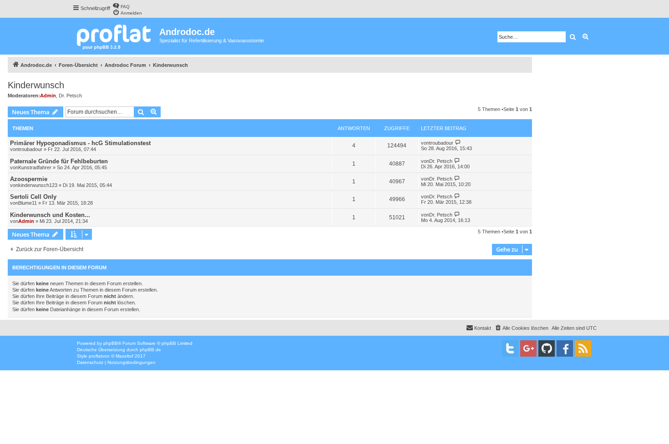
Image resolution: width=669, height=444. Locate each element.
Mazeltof (124, 355)
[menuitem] (121, 5)
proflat (95, 355)
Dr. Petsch (70, 95)
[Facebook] (565, 348)
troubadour (30, 149)
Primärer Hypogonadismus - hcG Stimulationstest (80, 143)
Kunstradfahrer (34, 167)
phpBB (110, 343)
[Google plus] (528, 348)
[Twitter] (510, 348)
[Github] (546, 348)
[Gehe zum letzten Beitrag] (458, 143)
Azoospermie (28, 179)
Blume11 (27, 203)
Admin (48, 95)
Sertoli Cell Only (33, 196)
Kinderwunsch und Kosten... (50, 215)
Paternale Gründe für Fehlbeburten (59, 161)
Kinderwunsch (36, 85)
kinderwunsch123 (37, 185)
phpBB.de (150, 349)
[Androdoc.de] (115, 36)
